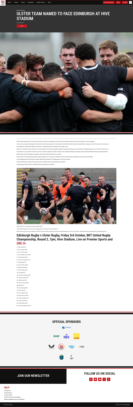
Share (21, 26)
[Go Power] (61, 346)
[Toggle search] (130, 2)
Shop (118, 2)
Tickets (16, 2)
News (9, 2)
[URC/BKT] (61, 357)
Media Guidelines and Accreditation (14, 399)
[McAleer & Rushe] (81, 347)
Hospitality (31, 2)
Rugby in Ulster (41, 2)
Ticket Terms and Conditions (12, 397)
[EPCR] (71, 357)
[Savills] (76, 336)
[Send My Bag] (71, 347)
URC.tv (21, 243)
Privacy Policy (8, 395)
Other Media (127, 404)
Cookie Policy (8, 393)
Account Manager (108, 2)
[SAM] (56, 336)
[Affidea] (66, 327)
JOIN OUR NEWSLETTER (33, 376)
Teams (23, 2)
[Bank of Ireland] (66, 336)
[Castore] (51, 346)
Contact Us (7, 390)
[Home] (3, 3)
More (49, 2)
